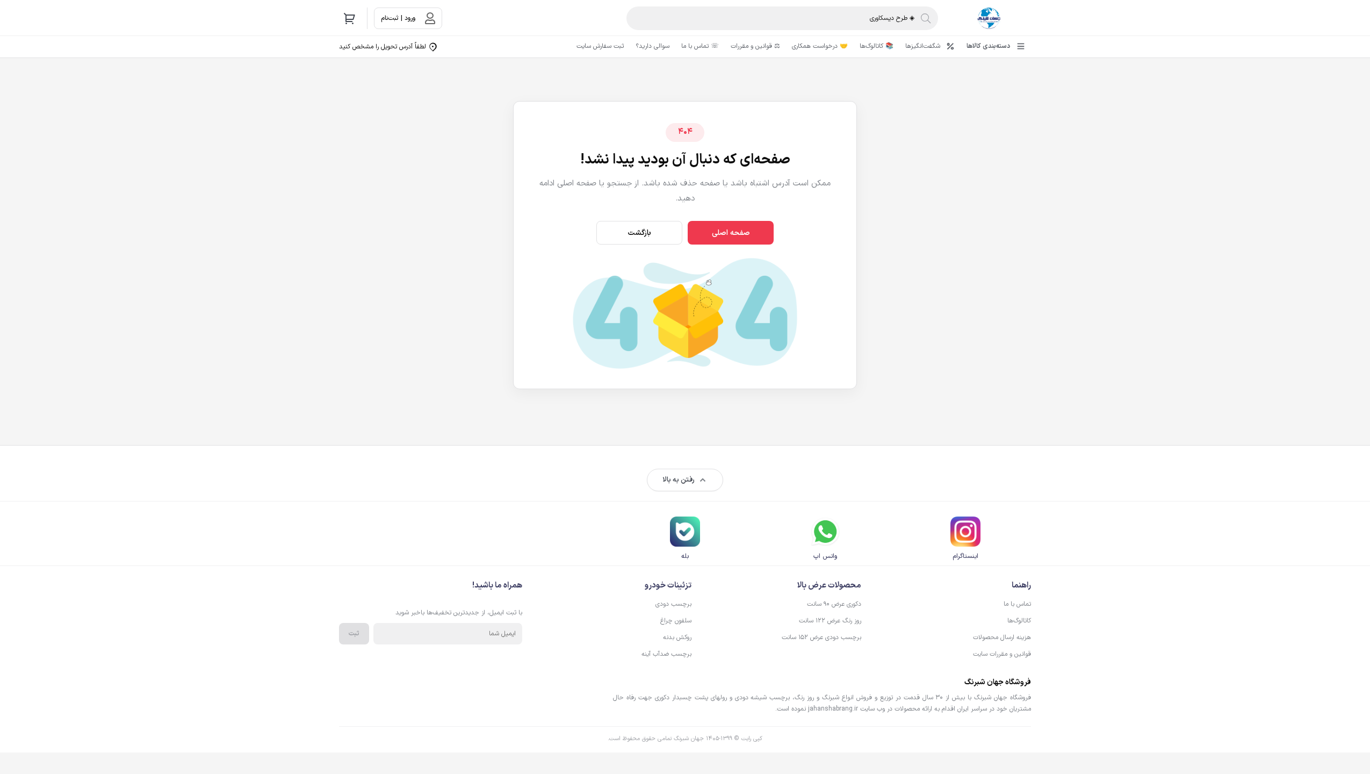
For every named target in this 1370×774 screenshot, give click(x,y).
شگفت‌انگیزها (922, 46)
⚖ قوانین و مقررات (755, 46)
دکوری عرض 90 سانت (834, 604)
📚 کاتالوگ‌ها (876, 46)
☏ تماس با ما (700, 46)
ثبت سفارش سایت (600, 46)
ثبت (354, 634)
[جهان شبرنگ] (989, 18)
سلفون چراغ (675, 621)
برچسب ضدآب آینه (666, 654)
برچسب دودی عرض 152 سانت (821, 637)
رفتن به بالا (678, 480)
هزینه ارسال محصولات (1002, 637)
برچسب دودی (673, 604)
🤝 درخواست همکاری (820, 46)
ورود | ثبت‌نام (398, 18)
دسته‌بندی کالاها (988, 46)
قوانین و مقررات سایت (1002, 654)
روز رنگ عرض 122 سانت (830, 621)
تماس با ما (1017, 604)
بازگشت (639, 233)
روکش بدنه (677, 637)
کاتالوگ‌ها (1019, 621)
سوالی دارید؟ (652, 46)
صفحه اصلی (731, 233)
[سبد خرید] (349, 18)
